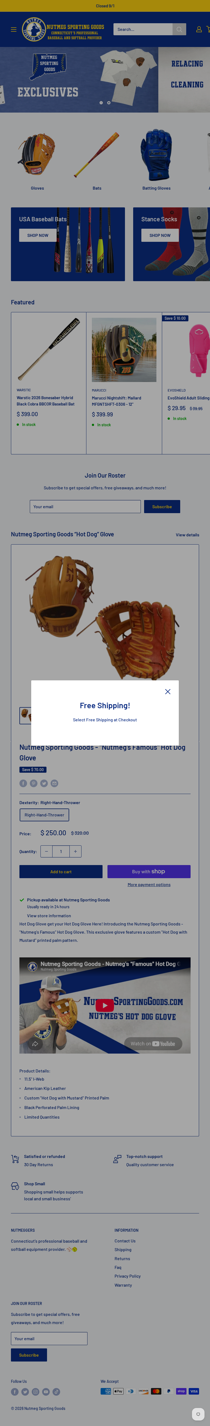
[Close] (168, 691)
